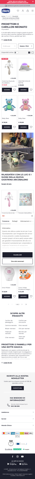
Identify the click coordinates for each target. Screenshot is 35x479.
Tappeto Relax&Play (25, 213)
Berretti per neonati (23, 332)
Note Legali (18, 474)
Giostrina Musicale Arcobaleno (8, 82)
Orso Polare (6, 288)
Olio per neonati (24, 328)
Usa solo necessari (17, 261)
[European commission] (21, 443)
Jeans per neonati (22, 337)
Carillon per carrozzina (23, 321)
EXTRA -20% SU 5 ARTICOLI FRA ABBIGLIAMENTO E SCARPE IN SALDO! (17, 2)
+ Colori (13, 78)
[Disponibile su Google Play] (12, 464)
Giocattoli (15, 16)
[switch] (16, 52)
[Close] (33, 1)
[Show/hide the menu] (33, 11)
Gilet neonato (9, 337)
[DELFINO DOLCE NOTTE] (25, 68)
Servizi (3, 419)
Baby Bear (5, 118)
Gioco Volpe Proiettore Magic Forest (24, 288)
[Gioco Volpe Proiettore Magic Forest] (25, 275)
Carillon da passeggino (9, 321)
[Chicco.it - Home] (5, 10)
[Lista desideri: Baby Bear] (14, 127)
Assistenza (5, 412)
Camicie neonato (11, 325)
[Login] (23, 11)
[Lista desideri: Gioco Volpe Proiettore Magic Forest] (31, 296)
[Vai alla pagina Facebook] (12, 456)
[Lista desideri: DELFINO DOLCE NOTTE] (31, 90)
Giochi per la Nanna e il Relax (11, 18)
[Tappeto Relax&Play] (25, 200)
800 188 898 (15, 406)
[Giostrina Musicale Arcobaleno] (9, 68)
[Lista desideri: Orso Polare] (14, 296)
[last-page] (25, 304)
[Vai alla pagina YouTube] (22, 456)
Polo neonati (23, 325)
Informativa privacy (8, 474)
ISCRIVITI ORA (17, 388)
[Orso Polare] (9, 275)
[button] (9, 46)
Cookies (12, 475)
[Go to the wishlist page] (18, 11)
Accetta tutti (17, 255)
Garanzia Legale (27, 474)
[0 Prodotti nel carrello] (28, 11)
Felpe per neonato (8, 332)
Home (3, 16)
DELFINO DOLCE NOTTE (24, 82)
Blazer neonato (10, 328)
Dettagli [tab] (15, 221)
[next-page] (21, 304)
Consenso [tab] (5, 221)
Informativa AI (20, 475)
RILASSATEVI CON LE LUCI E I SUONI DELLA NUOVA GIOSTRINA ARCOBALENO (16, 177)
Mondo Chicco (6, 425)
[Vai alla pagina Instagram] (17, 456)
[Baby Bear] (9, 106)
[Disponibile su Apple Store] (23, 464)
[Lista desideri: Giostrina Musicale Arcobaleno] (14, 90)
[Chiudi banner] (32, 216)
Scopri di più (6, 184)
